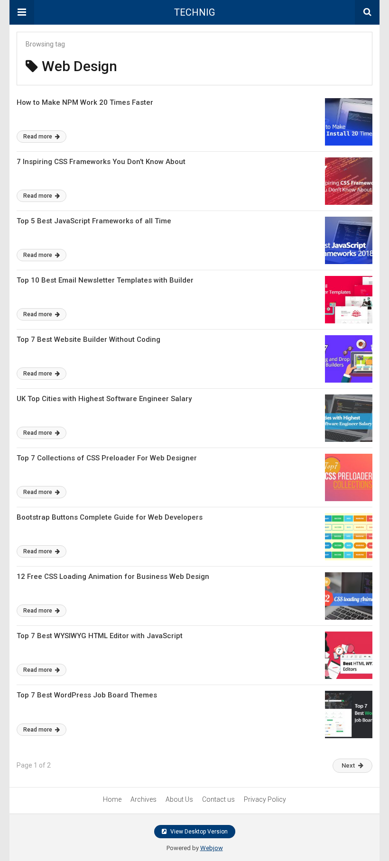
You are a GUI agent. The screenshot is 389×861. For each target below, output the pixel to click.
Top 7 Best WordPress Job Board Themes (87, 695)
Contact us (218, 799)
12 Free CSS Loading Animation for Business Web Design (113, 576)
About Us (179, 799)
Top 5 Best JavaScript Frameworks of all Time (94, 221)
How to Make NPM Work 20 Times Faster (85, 102)
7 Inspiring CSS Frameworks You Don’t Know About (101, 161)
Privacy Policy (265, 799)
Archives (143, 799)
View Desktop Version (198, 831)
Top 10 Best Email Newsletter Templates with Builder (105, 280)
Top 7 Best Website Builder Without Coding (88, 339)
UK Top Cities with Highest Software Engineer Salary (104, 398)
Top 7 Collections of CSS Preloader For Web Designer (107, 458)
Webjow (211, 848)
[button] (21, 12)
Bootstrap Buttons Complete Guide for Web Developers (110, 517)
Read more (38, 136)
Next (348, 765)
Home (112, 799)
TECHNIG (194, 12)
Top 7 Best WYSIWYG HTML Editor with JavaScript (100, 636)
